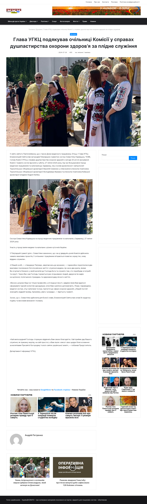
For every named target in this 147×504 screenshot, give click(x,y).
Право (84, 21)
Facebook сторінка (62, 390)
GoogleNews (45, 390)
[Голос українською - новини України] (13, 11)
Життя (75, 21)
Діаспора (33, 21)
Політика (44, 21)
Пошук (104, 155)
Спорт (54, 21)
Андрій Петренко (34, 435)
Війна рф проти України (16, 21)
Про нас (97, 2)
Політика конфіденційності (130, 2)
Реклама (114, 2)
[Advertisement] (51, 321)
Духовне (39, 29)
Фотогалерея (65, 21)
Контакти (105, 2)
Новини (93, 21)
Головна (89, 2)
